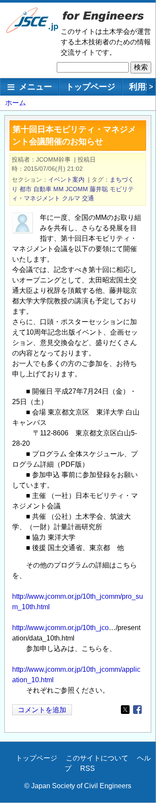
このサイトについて (97, 758)
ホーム (15, 102)
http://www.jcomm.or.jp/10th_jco (60, 627)
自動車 (42, 189)
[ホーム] (32, 31)
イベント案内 (66, 179)
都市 (26, 189)
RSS (87, 768)
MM (58, 189)
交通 (88, 198)
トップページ (90, 86)
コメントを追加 (42, 709)
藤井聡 (99, 189)
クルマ (71, 198)
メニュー (35, 86)
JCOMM (76, 189)
